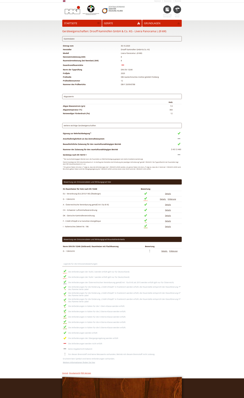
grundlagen (152, 23)
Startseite (70, 23)
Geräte (108, 23)
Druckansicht (74, 373)
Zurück (65, 373)
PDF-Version (86, 373)
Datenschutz (168, 1)
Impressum (157, 1)
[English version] (64, 1)
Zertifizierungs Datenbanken (167, 16)
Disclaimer (178, 1)
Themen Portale (177, 16)
